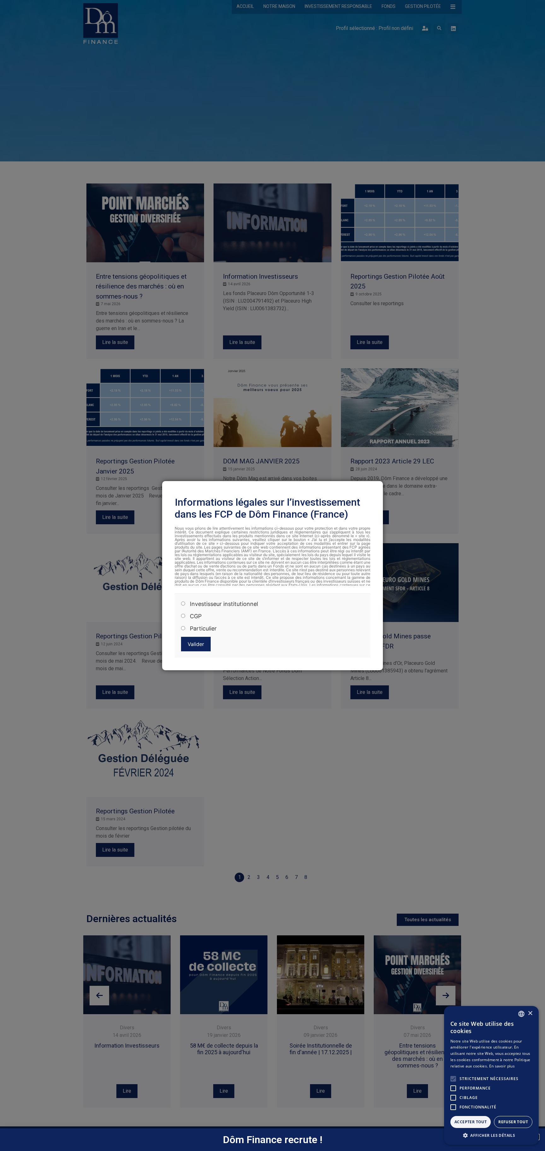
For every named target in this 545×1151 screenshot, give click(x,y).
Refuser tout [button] (513, 1122)
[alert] (491, 1075)
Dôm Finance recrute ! (272, 1140)
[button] (491, 1135)
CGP (196, 616)
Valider (196, 644)
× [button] (530, 1013)
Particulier (203, 628)
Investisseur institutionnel (224, 604)
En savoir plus (502, 1066)
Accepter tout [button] (470, 1122)
